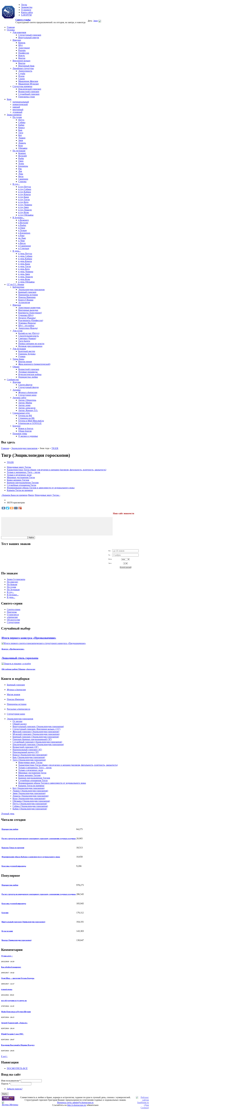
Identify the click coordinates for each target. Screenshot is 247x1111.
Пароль (5, 1083)
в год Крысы (24, 194)
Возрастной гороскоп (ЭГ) (25, 747)
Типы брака (18, 359)
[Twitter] (7, 508)
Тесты (24, 4)
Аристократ (24, 48)
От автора (17, 721)
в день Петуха (25, 253)
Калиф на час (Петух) (28, 333)
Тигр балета (24, 341)
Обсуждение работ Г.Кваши (13, 669)
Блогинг (17, 426)
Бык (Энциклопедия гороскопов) (29, 757)
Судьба (21, 73)
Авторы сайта (19, 397)
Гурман (21, 356)
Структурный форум (28, 387)
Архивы (17, 390)
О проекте (26, 10)
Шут (20, 45)
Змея (20, 140)
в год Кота (23, 202)
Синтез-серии (13, 609)
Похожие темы (20, 433)
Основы (11, 30)
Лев (20, 171)
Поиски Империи (27, 297)
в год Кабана (24, 192)
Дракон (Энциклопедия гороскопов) (30, 791)
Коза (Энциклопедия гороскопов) (29, 798)
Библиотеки (18, 287)
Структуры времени (22, 86)
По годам (17, 117)
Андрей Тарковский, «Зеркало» (14, 1023)
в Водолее (23, 222)
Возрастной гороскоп (28, 91)
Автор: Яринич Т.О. (28, 410)
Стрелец (22, 181)
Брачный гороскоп (27, 292)
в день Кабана (25, 258)
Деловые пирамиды (28, 372)
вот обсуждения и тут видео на (14, 1000)
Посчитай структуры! (125, 567)
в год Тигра (24, 199)
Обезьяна (22, 148)
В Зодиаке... (18, 217)
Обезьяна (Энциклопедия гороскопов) (31, 801)
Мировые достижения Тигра (21, 477)
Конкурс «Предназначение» (13, 649)
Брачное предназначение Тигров (23, 482)
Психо (21, 76)
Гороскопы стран (26, 96)
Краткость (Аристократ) (30, 312)
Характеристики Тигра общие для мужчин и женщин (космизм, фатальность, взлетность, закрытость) (56, 469)
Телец (21, 163)
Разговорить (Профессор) (30, 320)
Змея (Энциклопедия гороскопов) (29, 793)
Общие (16, 366)
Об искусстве (13, 620)
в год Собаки (24, 189)
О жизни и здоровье (28, 436)
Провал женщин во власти (31, 343)
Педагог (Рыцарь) (27, 318)
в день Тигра (24, 266)
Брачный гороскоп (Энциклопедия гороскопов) (36, 737)
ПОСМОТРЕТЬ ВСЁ (17, 1068)
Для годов (17, 330)
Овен (20, 161)
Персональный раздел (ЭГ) (26, 752)
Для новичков (19, 32)
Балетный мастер (26, 351)
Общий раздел (20, 724)
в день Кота (24, 269)
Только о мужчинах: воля (19, 475)
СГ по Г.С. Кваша (15, 284)
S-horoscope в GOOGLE (30, 423)
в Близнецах (24, 233)
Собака (21, 122)
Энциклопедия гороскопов (31, 289)
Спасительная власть (28, 336)
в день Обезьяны (26, 282)
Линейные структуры (23, 68)
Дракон (21, 138)
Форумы (17, 382)
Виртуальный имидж (28, 37)
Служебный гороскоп (28, 94)
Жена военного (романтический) (34, 364)
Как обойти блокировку (11, 967)
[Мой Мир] (16, 508)
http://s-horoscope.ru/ (76, 1105)
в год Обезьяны (25, 215)
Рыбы (21, 158)
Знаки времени (14, 114)
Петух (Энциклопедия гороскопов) (30, 803)
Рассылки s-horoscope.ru (18, 709)
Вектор (21, 58)
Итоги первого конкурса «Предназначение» (29, 637)
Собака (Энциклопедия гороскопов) (30, 806)
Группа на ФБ (25, 415)
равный (16, 107)
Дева (20, 174)
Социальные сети (21, 413)
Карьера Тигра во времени (20, 490)
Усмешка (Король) (27, 323)
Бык (20, 130)
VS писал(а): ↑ (7, 956)
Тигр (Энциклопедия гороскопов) (29, 760)
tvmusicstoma (6, 989)
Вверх (31, 495)
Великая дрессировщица (30, 346)
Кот (20, 135)
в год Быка (23, 197)
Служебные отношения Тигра (21, 485)
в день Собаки (25, 256)
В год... (16, 184)
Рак (20, 168)
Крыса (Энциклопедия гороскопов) (30, 755)
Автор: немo (24, 405)
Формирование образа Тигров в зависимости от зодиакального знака (40, 487)
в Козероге (23, 220)
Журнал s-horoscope (27, 392)
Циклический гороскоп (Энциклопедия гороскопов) (38, 744)
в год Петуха (24, 186)
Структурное (13, 622)
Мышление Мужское (28, 84)
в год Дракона (25, 204)
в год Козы (23, 212)
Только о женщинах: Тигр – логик (23, 472)
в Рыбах (22, 225)
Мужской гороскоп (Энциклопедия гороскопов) (36, 734)
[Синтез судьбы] (8, 12)
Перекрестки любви (28, 377)
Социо (21, 78)
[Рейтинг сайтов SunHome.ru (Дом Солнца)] (142, 1107)
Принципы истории (28, 294)
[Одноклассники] (11, 508)
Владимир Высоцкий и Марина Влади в (17, 1045)
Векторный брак (26, 66)
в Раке (21, 235)
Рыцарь (22, 50)
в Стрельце (23, 248)
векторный (18, 109)
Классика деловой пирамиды (14, 866)
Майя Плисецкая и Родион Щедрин (16, 1012)
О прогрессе (13, 614)
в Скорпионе (24, 246)
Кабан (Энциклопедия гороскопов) (30, 809)
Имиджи (17, 40)
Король (21, 42)
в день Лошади (25, 276)
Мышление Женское (28, 81)
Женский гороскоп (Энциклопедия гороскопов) (36, 731)
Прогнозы (12, 612)
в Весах (22, 243)
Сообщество (13, 379)
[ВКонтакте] (3, 508)
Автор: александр (26, 408)
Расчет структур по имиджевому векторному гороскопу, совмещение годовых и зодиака (39, 838)
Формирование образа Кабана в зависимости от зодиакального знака (31, 857)
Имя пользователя (10, 1080)
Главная (11, 27)
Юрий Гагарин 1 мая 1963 (12, 1034)
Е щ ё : (4, 1056)
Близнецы (23, 166)
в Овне (21, 228)
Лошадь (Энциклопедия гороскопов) (30, 796)
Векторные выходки (28, 310)
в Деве (21, 240)
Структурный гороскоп (29, 35)
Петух (21, 120)
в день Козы (24, 279)
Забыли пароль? (14, 1089)
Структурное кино (27, 395)
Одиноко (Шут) (25, 315)
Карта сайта (27, 12)
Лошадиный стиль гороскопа (20, 658)
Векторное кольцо (21, 60)
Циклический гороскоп (29, 89)
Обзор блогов (25, 431)
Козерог (22, 153)
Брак (9, 99)
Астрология (24, 302)
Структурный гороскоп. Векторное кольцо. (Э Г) (36, 729)
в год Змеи (23, 207)
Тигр (20, 132)
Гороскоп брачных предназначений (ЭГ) (32, 739)
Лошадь (22, 143)
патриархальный (21, 102)
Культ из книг (7, 931)
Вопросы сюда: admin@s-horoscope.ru (75, 1102)
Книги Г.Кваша (25, 300)
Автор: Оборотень (27, 400)
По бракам (12, 584)
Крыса (21, 127)
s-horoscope (12, 617)
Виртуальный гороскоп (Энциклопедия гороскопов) (38, 726)
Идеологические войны (29, 374)
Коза (20, 145)
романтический (20, 104)
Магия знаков (13, 694)
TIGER (54, 448)
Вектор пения (25, 361)
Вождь (21, 55)
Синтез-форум (25, 384)
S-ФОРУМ (26, 15)
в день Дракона (25, 271)
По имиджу (12, 582)
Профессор (23, 53)
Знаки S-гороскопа (16, 579)
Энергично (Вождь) (28, 328)
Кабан (21, 125)
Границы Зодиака (26, 354)
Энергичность (25, 71)
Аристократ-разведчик (29, 307)
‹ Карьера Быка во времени (14, 495)
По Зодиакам (19, 150)
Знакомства (26, 7)
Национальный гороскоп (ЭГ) (27, 749)
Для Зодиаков (19, 348)
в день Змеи (24, 274)
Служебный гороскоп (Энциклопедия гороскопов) (37, 742)
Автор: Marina (25, 402)
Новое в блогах (25, 428)
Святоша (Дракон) (27, 338)
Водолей (22, 156)
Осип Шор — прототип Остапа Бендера (17, 978)
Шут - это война (26, 325)
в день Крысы (25, 261)
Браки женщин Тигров (18, 480)
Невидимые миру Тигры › (47, 495)
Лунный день (7, 813)
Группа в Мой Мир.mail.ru (31, 420)
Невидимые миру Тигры (19, 467)
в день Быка (24, 264)
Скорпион (23, 179)
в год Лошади (25, 210)
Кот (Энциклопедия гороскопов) (28, 788)
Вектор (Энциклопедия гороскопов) (16, 940)
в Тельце (22, 230)
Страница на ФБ (26, 418)
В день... (17, 251)
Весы (20, 176)
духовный (17, 112)
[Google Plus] (20, 508)
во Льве (22, 238)
